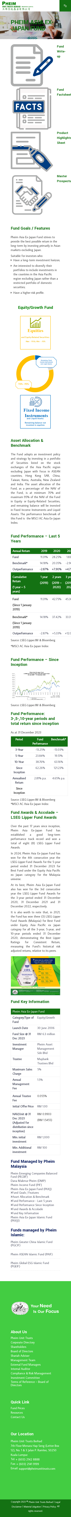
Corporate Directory (23, 1342)
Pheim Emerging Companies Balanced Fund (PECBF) (34, 1175)
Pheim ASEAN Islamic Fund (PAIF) (32, 1254)
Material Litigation (32, 1506)
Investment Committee (25, 1377)
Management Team (23, 1360)
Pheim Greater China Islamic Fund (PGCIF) (32, 1243)
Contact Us (18, 1417)
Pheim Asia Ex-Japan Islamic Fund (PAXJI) (31, 1218)
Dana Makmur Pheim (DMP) (28, 1181)
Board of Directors (22, 1351)
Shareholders (18, 1347)
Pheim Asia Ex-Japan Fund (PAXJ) (31, 1189)
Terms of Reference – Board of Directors (30, 1383)
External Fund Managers (26, 1364)
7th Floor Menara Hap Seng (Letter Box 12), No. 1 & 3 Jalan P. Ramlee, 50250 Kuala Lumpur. (35, 1450)
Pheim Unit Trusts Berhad (26, 1441)
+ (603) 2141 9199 (27, 1464)
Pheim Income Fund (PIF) (26, 1185)
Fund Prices (18, 1408)
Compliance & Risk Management (31, 1373)
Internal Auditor (20, 1369)
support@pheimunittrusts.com (37, 1468)
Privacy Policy (49, 1506)
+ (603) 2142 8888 (28, 1459)
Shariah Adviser (20, 1355)
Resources (17, 1412)
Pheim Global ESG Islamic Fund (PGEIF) (30, 1264)
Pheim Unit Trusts (22, 1338)
